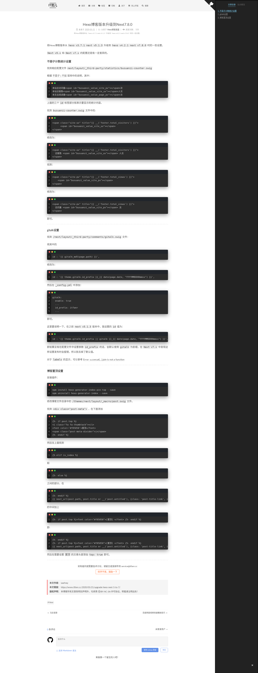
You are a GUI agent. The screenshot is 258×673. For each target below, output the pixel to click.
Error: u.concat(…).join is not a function (103, 360)
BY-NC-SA (105, 592)
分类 (93, 6)
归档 (113, 6)
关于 (123, 6)
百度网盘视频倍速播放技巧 (154, 613)
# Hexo (50, 602)
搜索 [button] (146, 6)
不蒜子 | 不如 (60, 76)
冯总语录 (53, 613)
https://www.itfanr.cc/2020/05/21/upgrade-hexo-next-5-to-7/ (90, 587)
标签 (103, 6)
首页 (83, 6)
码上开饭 (134, 6)
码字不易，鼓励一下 (107, 572)
